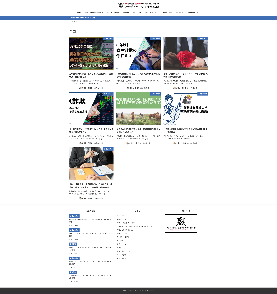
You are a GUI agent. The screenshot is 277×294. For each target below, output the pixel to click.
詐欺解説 (120, 248)
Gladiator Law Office (131, 291)
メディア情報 (121, 255)
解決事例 (120, 240)
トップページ (121, 216)
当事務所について (123, 219)
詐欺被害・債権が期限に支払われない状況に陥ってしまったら (137, 226)
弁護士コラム (121, 244)
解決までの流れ (122, 233)
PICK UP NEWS (123, 237)
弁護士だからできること (125, 230)
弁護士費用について (123, 251)
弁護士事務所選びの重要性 (126, 223)
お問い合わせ (121, 258)
